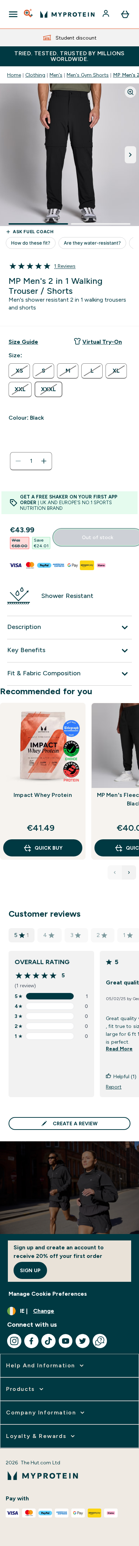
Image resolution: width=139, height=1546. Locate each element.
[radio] (19, 371)
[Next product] (129, 872)
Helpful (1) (125, 1076)
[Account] (106, 14)
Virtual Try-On (102, 342)
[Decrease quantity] (18, 461)
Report (114, 1087)
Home (14, 75)
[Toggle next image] (130, 154)
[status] (31, 461)
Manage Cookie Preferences (48, 1294)
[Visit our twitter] (83, 1341)
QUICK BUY (48, 848)
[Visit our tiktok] (48, 1341)
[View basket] (125, 14)
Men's (56, 75)
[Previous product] (115, 872)
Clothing (35, 75)
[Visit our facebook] (31, 1341)
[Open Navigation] (13, 14)
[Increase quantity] (44, 461)
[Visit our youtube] (65, 1341)
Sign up (30, 1270)
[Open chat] (100, 1341)
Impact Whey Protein (43, 795)
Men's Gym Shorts (88, 75)
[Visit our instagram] (14, 1341)
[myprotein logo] (67, 14)
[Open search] (29, 14)
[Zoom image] (130, 92)
